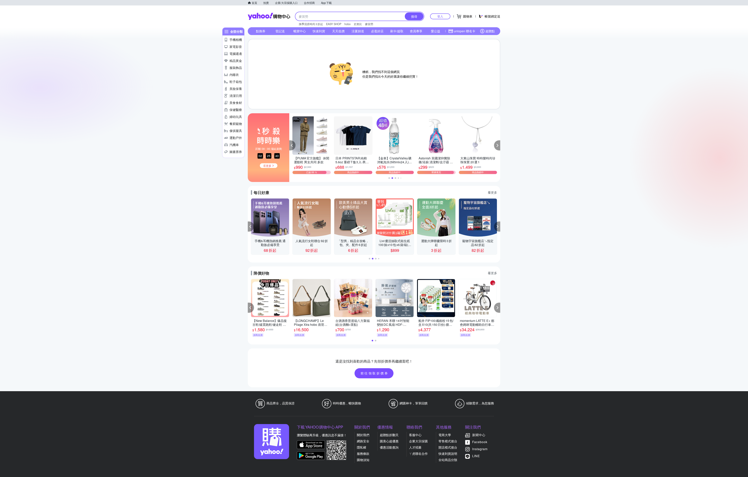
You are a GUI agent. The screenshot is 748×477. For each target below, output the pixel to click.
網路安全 (363, 441)
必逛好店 (377, 31)
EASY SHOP (333, 24)
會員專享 (416, 31)
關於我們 (363, 435)
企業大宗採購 (418, 441)
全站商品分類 (447, 460)
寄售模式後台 (447, 441)
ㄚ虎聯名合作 (418, 453)
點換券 (260, 31)
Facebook (479, 442)
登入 (440, 16)
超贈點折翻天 (389, 435)
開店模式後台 (447, 447)
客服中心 (415, 435)
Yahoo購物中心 (269, 16)
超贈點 (490, 31)
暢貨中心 (299, 31)
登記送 (280, 31)
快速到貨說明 (447, 453)
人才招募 (415, 447)
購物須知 (363, 460)
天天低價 (338, 31)
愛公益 (435, 31)
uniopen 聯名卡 (464, 31)
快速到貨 (319, 31)
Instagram (480, 449)
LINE (476, 456)
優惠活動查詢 (389, 447)
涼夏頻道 (358, 31)
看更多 (492, 192)
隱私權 (361, 447)
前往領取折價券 (375, 373)
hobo (347, 24)
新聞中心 (478, 435)
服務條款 (363, 453)
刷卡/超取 (396, 31)
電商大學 (444, 435)
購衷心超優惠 (389, 441)
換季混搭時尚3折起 (311, 24)
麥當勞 (369, 24)
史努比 (358, 24)
